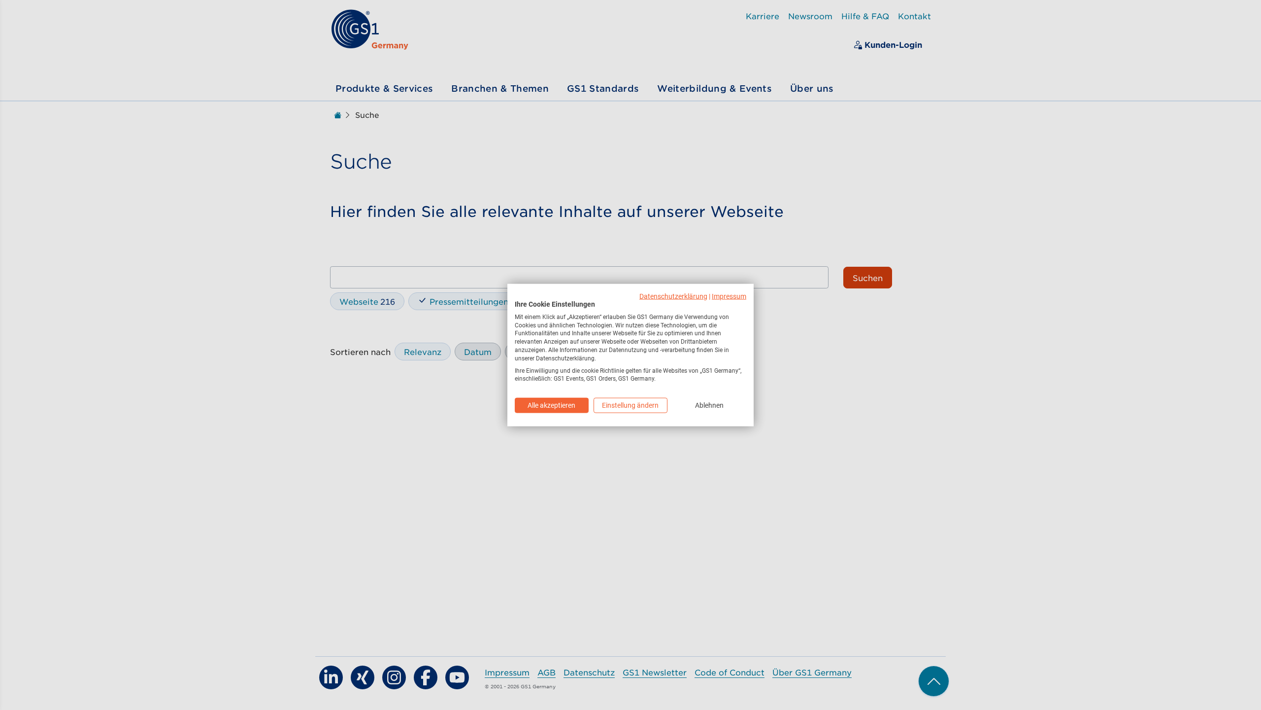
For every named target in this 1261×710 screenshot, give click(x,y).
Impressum (729, 296)
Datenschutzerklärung (673, 296)
